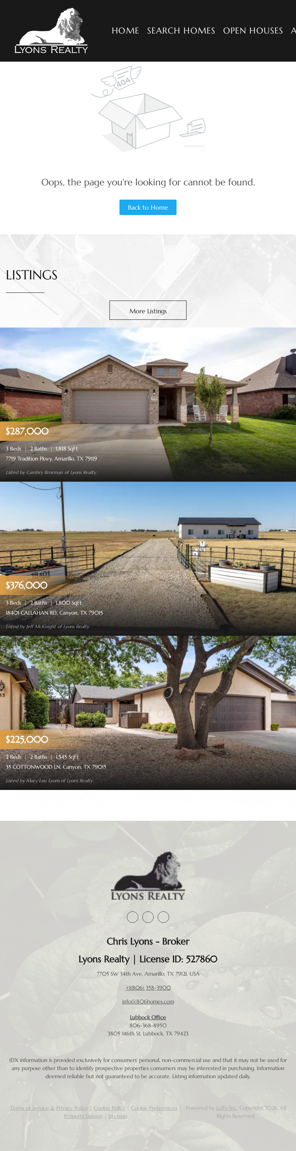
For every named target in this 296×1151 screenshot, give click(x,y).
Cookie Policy (109, 1107)
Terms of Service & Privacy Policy (49, 1107)
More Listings (148, 311)
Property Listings (83, 1115)
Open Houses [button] (253, 30)
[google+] (163, 917)
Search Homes (181, 30)
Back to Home (148, 207)
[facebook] (132, 917)
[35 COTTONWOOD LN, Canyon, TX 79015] (148, 712)
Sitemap (117, 1115)
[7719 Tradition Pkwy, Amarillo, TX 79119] (148, 404)
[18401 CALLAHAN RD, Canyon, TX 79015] (148, 558)
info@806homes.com (148, 1001)
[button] (52, 31)
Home (125, 30)
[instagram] (148, 917)
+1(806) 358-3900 (148, 987)
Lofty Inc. (227, 1107)
